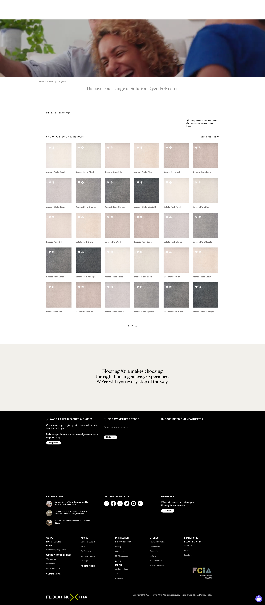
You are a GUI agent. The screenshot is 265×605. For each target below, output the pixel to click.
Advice (84, 538)
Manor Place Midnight (203, 311)
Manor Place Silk (172, 277)
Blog (118, 561)
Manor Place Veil (54, 311)
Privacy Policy (205, 595)
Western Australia (157, 565)
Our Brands (51, 559)
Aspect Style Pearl (55, 172)
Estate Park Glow (84, 242)
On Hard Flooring (88, 556)
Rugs (49, 545)
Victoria (153, 556)
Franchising (191, 538)
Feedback (168, 511)
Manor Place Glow (202, 277)
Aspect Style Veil (172, 172)
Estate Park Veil (113, 242)
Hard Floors (53, 542)
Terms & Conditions (189, 595)
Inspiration (122, 538)
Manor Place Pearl (114, 277)
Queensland (155, 546)
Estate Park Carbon (56, 277)
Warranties (50, 563)
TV (116, 574)
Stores (154, 538)
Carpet (50, 538)
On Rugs (84, 560)
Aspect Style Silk (113, 172)
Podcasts (119, 578)
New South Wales (157, 542)
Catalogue (119, 551)
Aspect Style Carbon (115, 207)
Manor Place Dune (84, 311)
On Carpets (86, 551)
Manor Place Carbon (173, 311)
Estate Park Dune (143, 242)
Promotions (88, 566)
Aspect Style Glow (143, 172)
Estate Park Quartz (202, 242)
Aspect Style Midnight (145, 207)
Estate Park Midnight (86, 277)
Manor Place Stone (114, 311)
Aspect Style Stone (56, 207)
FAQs (83, 546)
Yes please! (53, 443)
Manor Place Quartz (144, 311)
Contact (187, 550)
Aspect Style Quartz (86, 207)
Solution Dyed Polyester (56, 81)
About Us (188, 546)
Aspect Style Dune (202, 172)
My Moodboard (121, 556)
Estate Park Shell (201, 207)
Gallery (118, 546)
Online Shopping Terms (56, 549)
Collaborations (121, 569)
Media (118, 565)
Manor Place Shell (143, 277)
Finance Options (53, 568)
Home (41, 81)
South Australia (156, 560)
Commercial (53, 574)
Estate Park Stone (173, 242)
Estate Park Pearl (172, 207)
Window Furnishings (58, 555)
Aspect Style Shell (85, 172)
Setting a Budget (88, 542)
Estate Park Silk (54, 242)
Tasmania (154, 551)
